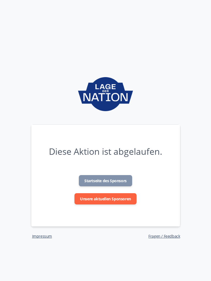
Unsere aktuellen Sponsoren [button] (105, 198)
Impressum (42, 236)
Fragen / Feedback (164, 236)
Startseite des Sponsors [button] (105, 180)
